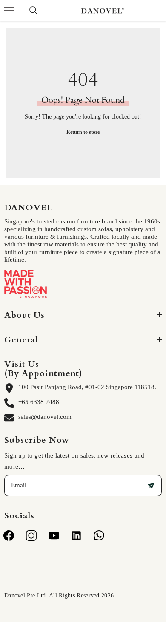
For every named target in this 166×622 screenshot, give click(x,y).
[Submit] (151, 485)
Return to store (83, 132)
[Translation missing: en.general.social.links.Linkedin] (76, 536)
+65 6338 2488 (38, 402)
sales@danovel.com (45, 416)
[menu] (9, 11)
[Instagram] (31, 536)
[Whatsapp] (99, 536)
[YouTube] (54, 536)
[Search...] (34, 11)
